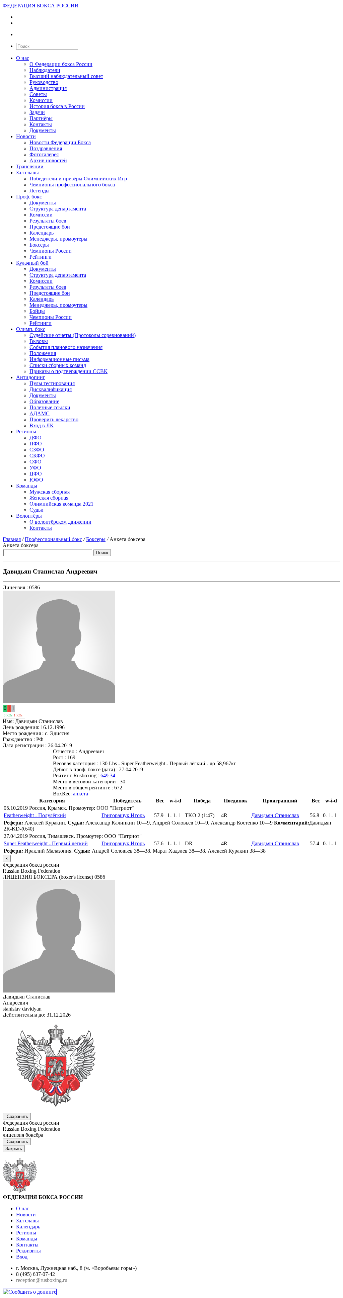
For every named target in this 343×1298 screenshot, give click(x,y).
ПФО (35, 443)
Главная (12, 539)
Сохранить (17, 1116)
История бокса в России (57, 106)
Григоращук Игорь (123, 815)
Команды (26, 486)
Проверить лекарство (53, 419)
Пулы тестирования (52, 383)
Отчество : (65, 751)
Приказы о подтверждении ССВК (68, 371)
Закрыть (13, 1148)
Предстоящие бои (49, 227)
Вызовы (38, 341)
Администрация (48, 88)
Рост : (59, 757)
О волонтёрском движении (60, 522)
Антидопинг (30, 377)
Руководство (43, 82)
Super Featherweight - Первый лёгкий (46, 843)
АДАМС (39, 413)
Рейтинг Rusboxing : (76, 775)
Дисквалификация (50, 389)
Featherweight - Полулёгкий (35, 815)
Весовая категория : (75, 763)
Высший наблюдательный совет (66, 76)
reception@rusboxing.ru (41, 1280)
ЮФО (36, 480)
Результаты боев (47, 221)
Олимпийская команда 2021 (61, 504)
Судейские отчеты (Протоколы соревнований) (82, 335)
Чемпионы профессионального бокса (72, 184)
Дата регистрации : (25, 745)
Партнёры (41, 118)
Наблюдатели (44, 70)
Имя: (8, 721)
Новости (26, 136)
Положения (42, 353)
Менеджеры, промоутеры (58, 239)
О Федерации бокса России (60, 64)
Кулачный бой (32, 263)
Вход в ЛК (41, 425)
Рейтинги (40, 257)
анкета (80, 793)
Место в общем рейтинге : (83, 787)
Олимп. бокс (30, 329)
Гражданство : (19, 739)
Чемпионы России (50, 251)
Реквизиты (28, 1250)
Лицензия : (15, 587)
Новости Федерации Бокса (60, 142)
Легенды (39, 190)
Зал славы (27, 172)
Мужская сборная (49, 492)
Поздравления (45, 148)
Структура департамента (57, 208)
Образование (44, 401)
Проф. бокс (29, 196)
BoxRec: (62, 793)
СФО (35, 461)
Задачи (37, 112)
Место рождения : (23, 733)
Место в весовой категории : (86, 781)
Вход (21, 1257)
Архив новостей (48, 160)
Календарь (41, 233)
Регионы (26, 431)
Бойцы (37, 311)
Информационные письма (59, 359)
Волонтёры (29, 516)
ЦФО (35, 474)
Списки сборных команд (57, 365)
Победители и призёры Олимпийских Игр (78, 178)
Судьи (36, 510)
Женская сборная (48, 498)
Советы (38, 94)
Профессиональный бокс (53, 539)
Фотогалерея (44, 154)
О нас (22, 58)
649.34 (107, 775)
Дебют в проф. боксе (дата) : (85, 769)
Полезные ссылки (49, 407)
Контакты (40, 124)
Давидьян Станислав (275, 815)
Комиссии (41, 100)
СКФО (37, 455)
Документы (42, 130)
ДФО (35, 437)
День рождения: (21, 727)
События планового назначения (65, 347)
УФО (35, 467)
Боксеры (39, 245)
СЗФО (36, 449)
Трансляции (30, 166)
